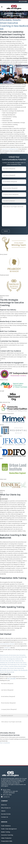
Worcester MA (4, 661)
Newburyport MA (14, 664)
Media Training (5, 832)
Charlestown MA (18, 661)
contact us (7, 647)
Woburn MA (13, 668)
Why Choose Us (5, 808)
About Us (4, 805)
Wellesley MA (3, 662)
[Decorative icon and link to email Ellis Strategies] (2, 797)
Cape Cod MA (4, 666)
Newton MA (19, 662)
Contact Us (4, 817)
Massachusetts (4, 655)
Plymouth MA (10, 672)
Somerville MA (11, 662)
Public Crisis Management (9, 829)
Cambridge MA (10, 659)
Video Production (6, 838)
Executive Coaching (7, 835)
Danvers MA (9, 670)
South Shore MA (13, 657)
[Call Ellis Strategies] (2, 795)
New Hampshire (21, 655)
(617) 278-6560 (23, 1)
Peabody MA (20, 668)
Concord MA (23, 664)
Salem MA (11, 661)
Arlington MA (16, 670)
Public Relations (6, 826)
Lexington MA (5, 668)
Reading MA (24, 670)
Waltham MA (18, 659)
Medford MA (17, 666)
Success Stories (6, 814)
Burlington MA (6, 664)
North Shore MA (4, 657)
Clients (3, 811)
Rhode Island (12, 655)
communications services (7, 644)
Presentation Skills (6, 841)
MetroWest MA (22, 657)
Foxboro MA (3, 672)
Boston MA (3, 659)
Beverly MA (3, 670)
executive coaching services (10, 149)
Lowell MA (11, 666)
